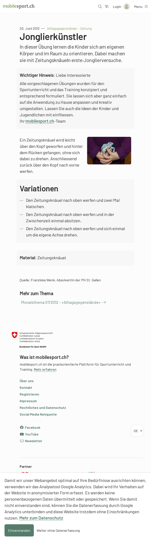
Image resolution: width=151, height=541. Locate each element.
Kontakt (26, 387)
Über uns (27, 381)
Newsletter (33, 441)
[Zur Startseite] (19, 6)
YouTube (31, 434)
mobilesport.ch (40, 120)
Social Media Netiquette (38, 414)
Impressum (28, 401)
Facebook (32, 427)
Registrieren (29, 394)
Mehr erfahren (45, 369)
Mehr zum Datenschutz (41, 517)
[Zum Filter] (106, 6)
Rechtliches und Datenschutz (43, 407)
